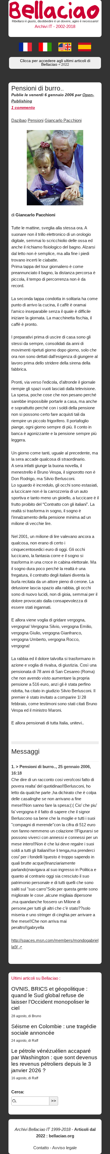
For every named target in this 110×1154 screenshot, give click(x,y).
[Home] (55, 9)
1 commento (23, 107)
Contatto (41, 1147)
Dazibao (19, 120)
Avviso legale (64, 1147)
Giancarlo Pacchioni (63, 120)
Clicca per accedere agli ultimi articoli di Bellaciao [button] (55, 63)
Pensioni (35, 120)
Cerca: (17, 1091)
